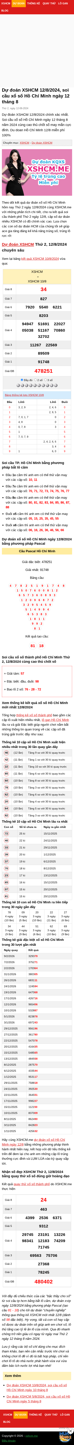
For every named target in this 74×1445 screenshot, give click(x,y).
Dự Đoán (18, 3)
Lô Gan (63, 3)
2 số (40, 380)
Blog (4, 10)
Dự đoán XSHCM (42, 142)
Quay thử (49, 3)
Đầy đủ (27, 380)
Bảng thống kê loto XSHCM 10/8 (24, 395)
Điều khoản (9, 1440)
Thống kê (33, 3)
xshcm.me (31, 1435)
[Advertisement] (37, 46)
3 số (50, 380)
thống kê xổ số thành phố (34, 715)
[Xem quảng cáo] (65, 1436)
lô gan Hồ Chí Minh (55, 720)
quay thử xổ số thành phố (32, 1184)
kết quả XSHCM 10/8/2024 (40, 259)
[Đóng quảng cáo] (71, 1431)
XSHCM (5, 3)
